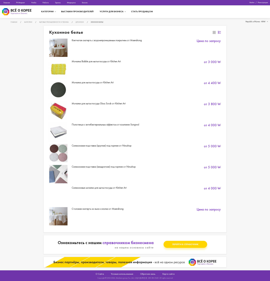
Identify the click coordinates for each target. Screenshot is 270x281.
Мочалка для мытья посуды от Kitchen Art (135, 90)
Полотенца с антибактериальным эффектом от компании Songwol (135, 132)
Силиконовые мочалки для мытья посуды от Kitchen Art (135, 195)
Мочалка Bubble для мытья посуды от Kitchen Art (135, 69)
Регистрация (263, 2)
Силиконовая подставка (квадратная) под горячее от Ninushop (135, 174)
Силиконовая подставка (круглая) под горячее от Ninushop (135, 153)
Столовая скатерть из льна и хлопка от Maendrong (135, 216)
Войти (252, 2)
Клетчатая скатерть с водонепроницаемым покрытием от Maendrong (135, 48)
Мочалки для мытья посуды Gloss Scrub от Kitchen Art (135, 111)
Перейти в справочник (185, 244)
